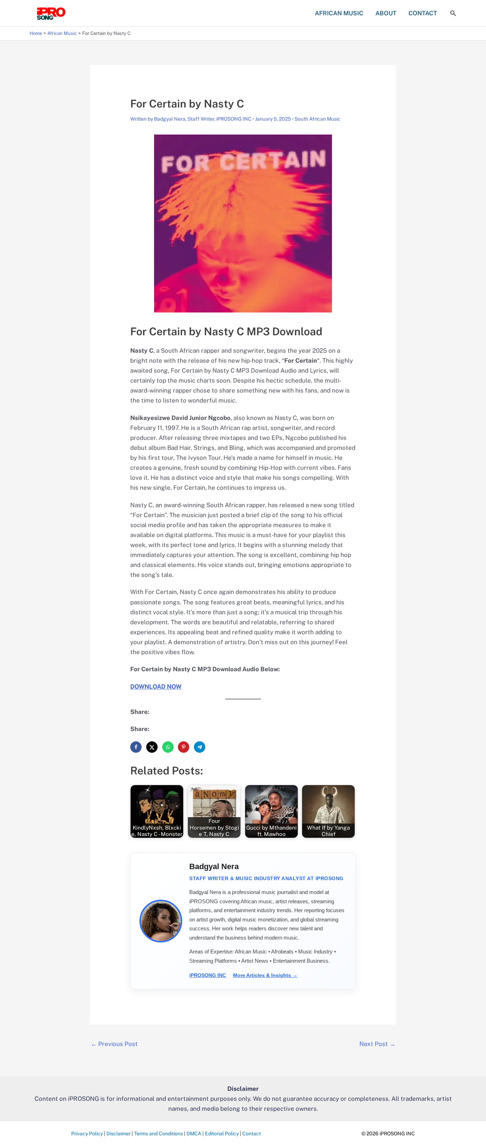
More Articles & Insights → (265, 975)
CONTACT (422, 13)
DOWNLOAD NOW (155, 686)
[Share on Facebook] (136, 747)
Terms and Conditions (158, 1133)
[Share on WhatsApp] (168, 747)
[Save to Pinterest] (183, 747)
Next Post (377, 1043)
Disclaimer (118, 1133)
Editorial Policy (222, 1133)
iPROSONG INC (207, 975)
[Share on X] (152, 747)
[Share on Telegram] (199, 747)
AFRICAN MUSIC (339, 13)
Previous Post (114, 1043)
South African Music (317, 119)
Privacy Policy (87, 1133)
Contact (251, 1133)
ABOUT (385, 13)
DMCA (193, 1133)
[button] (453, 13)
